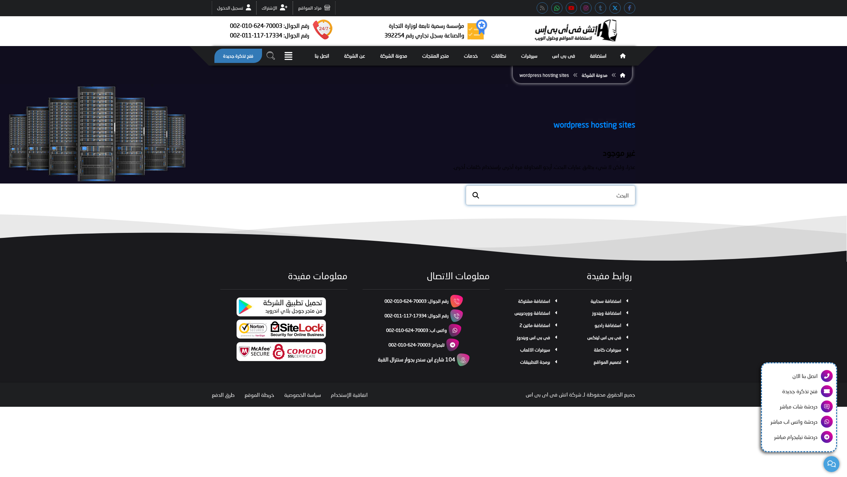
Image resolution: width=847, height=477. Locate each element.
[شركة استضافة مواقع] (575, 30)
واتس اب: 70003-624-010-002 (416, 330)
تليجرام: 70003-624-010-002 (416, 344)
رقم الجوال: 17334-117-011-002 (416, 315)
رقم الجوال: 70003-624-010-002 (416, 301)
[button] (629, 8)
